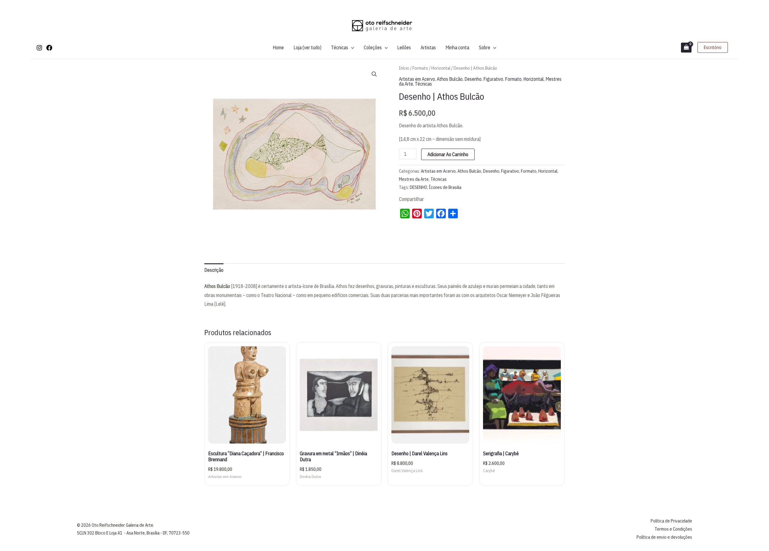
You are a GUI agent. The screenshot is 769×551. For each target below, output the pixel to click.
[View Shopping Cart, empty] (686, 48)
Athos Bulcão (450, 79)
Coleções (373, 47)
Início (404, 68)
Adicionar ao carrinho (447, 154)
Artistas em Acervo (417, 79)
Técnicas (339, 47)
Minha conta (457, 47)
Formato (420, 68)
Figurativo (493, 79)
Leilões (404, 47)
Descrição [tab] (213, 270)
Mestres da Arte (414, 179)
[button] (351, 47)
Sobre (484, 47)
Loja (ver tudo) (307, 47)
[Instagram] (39, 48)
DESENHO (418, 187)
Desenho (473, 79)
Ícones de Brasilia (445, 187)
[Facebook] (49, 48)
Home (278, 47)
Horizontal (440, 68)
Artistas (428, 47)
